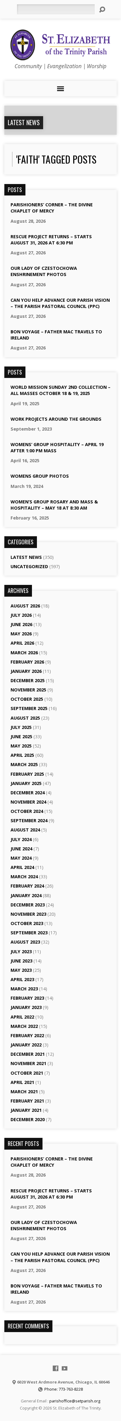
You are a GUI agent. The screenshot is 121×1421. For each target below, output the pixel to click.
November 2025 (28, 690)
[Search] (102, 10)
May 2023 (21, 970)
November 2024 (28, 802)
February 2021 (27, 1101)
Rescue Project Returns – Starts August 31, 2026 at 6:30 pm (51, 240)
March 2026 (24, 653)
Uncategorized (29, 566)
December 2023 (28, 905)
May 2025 (21, 746)
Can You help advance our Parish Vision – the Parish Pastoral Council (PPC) (60, 303)
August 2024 (25, 830)
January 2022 (26, 1045)
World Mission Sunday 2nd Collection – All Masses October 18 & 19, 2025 (60, 390)
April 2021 (22, 1082)
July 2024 (21, 839)
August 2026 (25, 606)
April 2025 (22, 755)
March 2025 (24, 764)
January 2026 (26, 671)
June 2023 (21, 961)
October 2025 (27, 699)
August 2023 (25, 942)
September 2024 (29, 820)
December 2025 (28, 680)
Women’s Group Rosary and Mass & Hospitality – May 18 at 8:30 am (54, 505)
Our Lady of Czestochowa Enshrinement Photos (44, 271)
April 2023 (22, 979)
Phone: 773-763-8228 (63, 1389)
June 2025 (21, 736)
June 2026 (21, 624)
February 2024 (27, 886)
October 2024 (27, 811)
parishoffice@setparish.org (74, 1401)
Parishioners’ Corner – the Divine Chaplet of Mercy (52, 208)
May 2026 (21, 634)
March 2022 (24, 1026)
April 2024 (22, 867)
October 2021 (27, 1073)
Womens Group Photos (40, 476)
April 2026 (22, 643)
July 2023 (21, 951)
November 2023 (28, 914)
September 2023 (29, 933)
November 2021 (28, 1063)
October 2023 (27, 923)
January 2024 (26, 895)
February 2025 (27, 774)
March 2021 (24, 1091)
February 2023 (27, 998)
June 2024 (21, 849)
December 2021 (28, 1054)
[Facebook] (55, 1368)
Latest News (24, 122)
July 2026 (21, 615)
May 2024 (21, 858)
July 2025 (21, 727)
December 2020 (28, 1119)
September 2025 (29, 708)
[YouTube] (64, 1368)
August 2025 (25, 718)
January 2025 (26, 783)
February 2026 (27, 662)
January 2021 (26, 1110)
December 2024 (28, 793)
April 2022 (22, 1017)
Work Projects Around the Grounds (56, 419)
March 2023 (24, 989)
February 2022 (27, 1035)
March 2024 (24, 876)
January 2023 (26, 1007)
